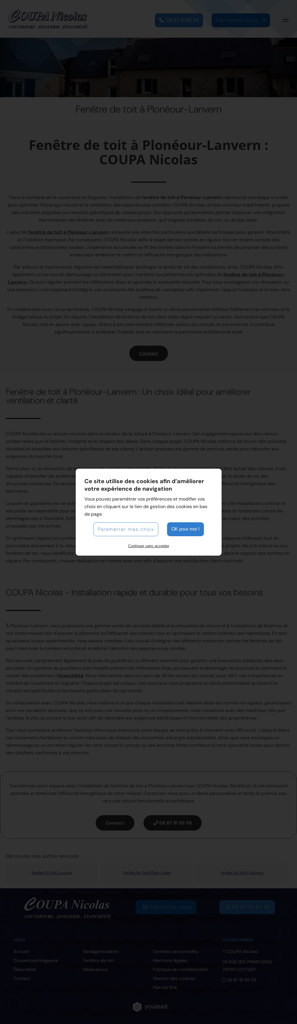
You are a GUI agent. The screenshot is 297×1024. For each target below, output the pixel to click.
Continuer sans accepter (148, 546)
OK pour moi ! (185, 529)
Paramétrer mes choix (126, 529)
